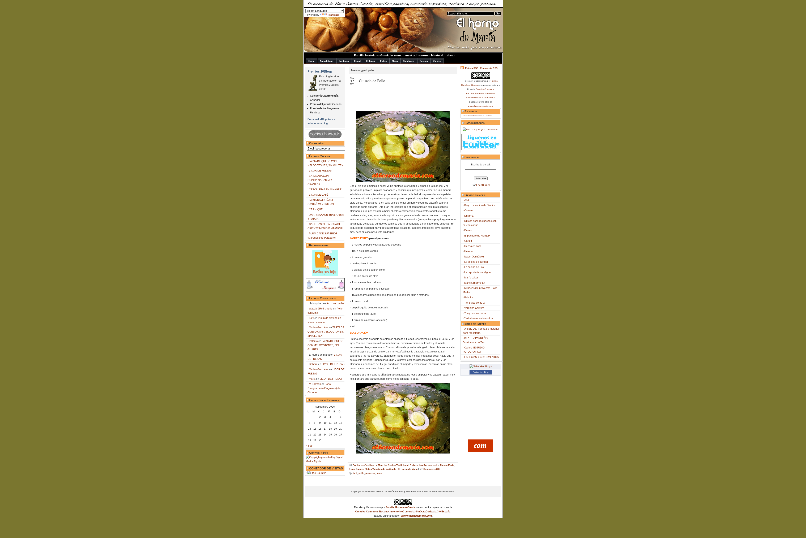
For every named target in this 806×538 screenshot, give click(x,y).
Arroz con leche (335, 303)
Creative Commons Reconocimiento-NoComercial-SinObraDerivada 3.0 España (480, 93)
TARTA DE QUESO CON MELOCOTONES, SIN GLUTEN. (325, 331)
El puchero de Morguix (477, 235)
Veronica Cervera (474, 308)
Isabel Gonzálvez (474, 256)
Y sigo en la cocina (475, 313)
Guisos (414, 465)
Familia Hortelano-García (401, 507)
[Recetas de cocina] (480, 451)
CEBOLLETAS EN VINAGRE (325, 189)
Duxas (468, 230)
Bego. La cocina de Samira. (480, 205)
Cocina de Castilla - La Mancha (370, 465)
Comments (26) (431, 469)
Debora (313, 364)
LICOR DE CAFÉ (318, 194)
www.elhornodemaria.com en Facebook (477, 116)
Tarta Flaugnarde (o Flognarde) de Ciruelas (323, 388)
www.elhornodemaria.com (480, 106)
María (312, 378)
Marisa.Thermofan (474, 282)
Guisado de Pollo (372, 80)
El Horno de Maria (407, 469)
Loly (311, 318)
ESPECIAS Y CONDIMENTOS (481, 357)
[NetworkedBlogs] (481, 366)
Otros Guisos (356, 469)
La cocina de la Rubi (476, 261)
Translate (333, 14)
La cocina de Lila (474, 267)
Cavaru (468, 210)
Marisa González (318, 327)
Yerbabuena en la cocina (478, 318)
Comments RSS (488, 68)
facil (355, 473)
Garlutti (468, 240)
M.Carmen (315, 384)
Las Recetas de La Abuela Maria (436, 465)
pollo (361, 473)
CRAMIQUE (316, 209)
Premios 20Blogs (319, 71)
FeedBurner (483, 185)
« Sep (309, 445)
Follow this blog (480, 372)
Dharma (469, 215)
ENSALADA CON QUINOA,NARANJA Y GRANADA (319, 180)
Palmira (313, 341)
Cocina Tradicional (398, 465)
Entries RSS (471, 68)
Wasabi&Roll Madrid (320, 308)
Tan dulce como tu (474, 302)
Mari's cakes (471, 277)
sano (379, 473)
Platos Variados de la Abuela (380, 469)
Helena (468, 251)
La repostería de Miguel (477, 272)
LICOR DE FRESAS (320, 170)
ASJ (466, 200)
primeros (370, 473)
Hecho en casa (473, 246)
